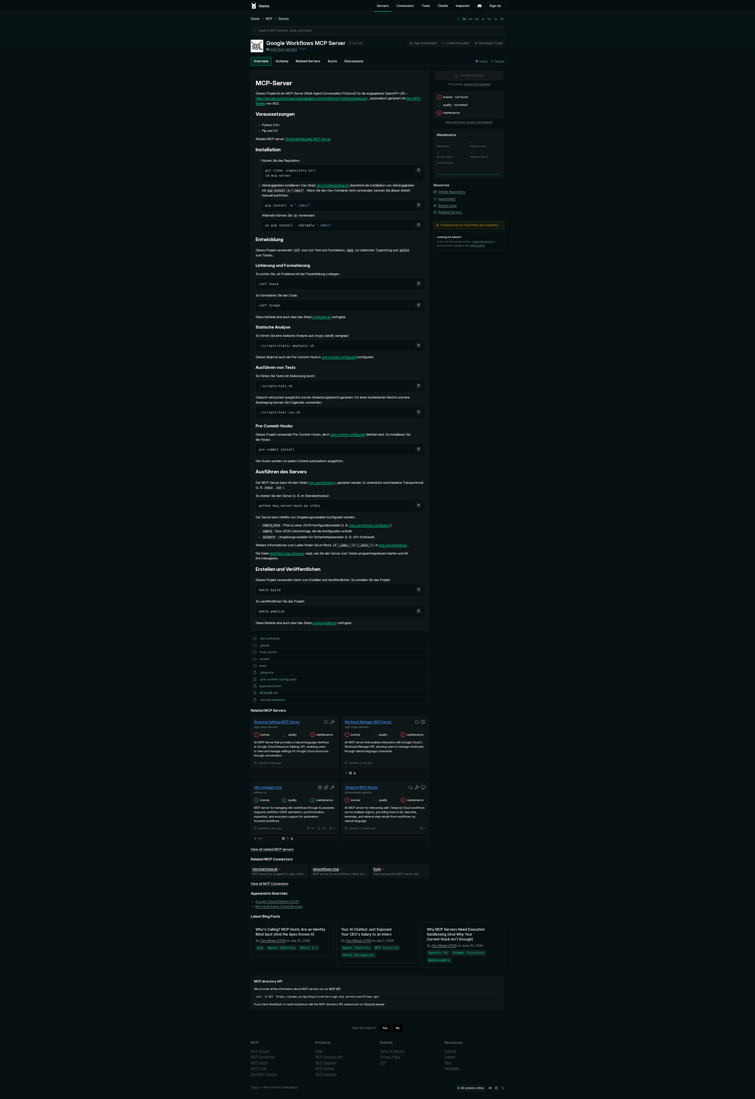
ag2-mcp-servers (284, 49)
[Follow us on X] (502, 1088)
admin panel (477, 245)
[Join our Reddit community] (496, 1088)
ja (483, 19)
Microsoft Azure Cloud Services (279, 906)
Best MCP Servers (264, 1074)
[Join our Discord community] (490, 1088)
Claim (302, 48)
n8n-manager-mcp (268, 787)
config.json (382, 525)
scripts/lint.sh (321, 317)
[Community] (479, 6)
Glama (255, 18)
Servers (383, 6)
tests (263, 666)
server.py (298, 553)
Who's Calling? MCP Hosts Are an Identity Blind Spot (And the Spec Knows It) (290, 931)
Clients (443, 6)
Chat (318, 1051)
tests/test (276, 553)
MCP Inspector (326, 1074)
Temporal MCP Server (361, 787)
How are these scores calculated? (469, 122)
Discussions (353, 61)
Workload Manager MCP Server (308, 139)
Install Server (472, 75)
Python (484, 61)
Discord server (374, 1004)
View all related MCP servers (272, 849)
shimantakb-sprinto (358, 792)
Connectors (405, 6)
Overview (261, 61)
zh (502, 19)
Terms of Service (392, 1051)
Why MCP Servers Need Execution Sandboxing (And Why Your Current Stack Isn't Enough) (456, 934)
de (464, 19)
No (398, 1028)
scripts (264, 659)
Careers (450, 1057)
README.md (269, 693)
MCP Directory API (329, 1057)
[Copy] (418, 170)
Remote (499, 61)
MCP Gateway (325, 1063)
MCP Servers (260, 1051)
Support (450, 1051)
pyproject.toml (270, 686)
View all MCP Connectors (269, 884)
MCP (269, 18)
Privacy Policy (390, 1057)
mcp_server (268, 652)
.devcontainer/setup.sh (332, 185)
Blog (448, 1063)
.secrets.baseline (272, 700)
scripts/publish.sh (324, 623)
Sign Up (495, 6)
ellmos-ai (260, 792)
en (470, 19)
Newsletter (452, 1068)
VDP (383, 1063)
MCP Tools (259, 1068)
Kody (377, 869)
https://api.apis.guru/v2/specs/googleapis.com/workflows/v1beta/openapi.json (311, 98)
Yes (385, 1028)
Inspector (463, 6)
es (477, 19)
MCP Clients (259, 1063)
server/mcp (365, 525)
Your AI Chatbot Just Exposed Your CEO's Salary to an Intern (366, 931)
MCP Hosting (324, 1068)
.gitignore (267, 672)
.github (265, 645)
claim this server (482, 241)
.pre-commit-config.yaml (339, 357)
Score (332, 61)
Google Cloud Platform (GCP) (277, 901)
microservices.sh (265, 869)
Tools (426, 6)
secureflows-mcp (326, 869)
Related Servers (308, 61)
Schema (282, 61)
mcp (311, 483)
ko (489, 19)
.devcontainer (270, 638)
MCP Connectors (263, 1057)
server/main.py (326, 483)
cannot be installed (476, 84)
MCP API (335, 989)
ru (495, 19)
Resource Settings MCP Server (277, 722)
